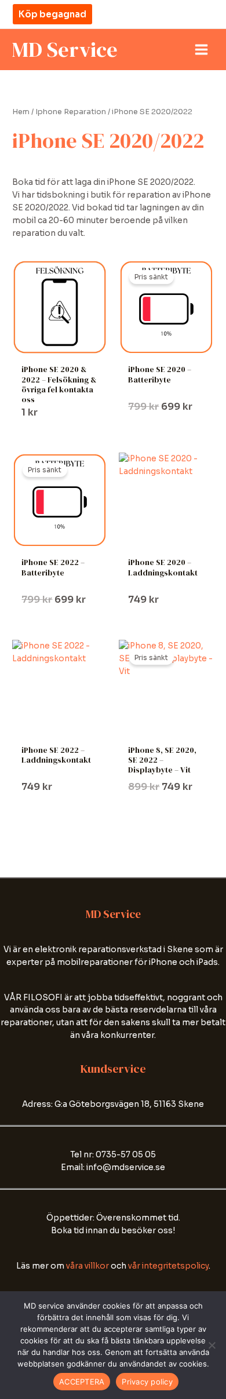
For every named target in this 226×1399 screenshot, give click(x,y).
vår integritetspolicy (168, 1266)
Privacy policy (147, 1381)
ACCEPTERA (81, 1381)
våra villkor (87, 1266)
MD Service (65, 49)
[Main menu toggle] (201, 50)
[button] (52, 14)
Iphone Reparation (70, 111)
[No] (211, 1345)
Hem (21, 111)
